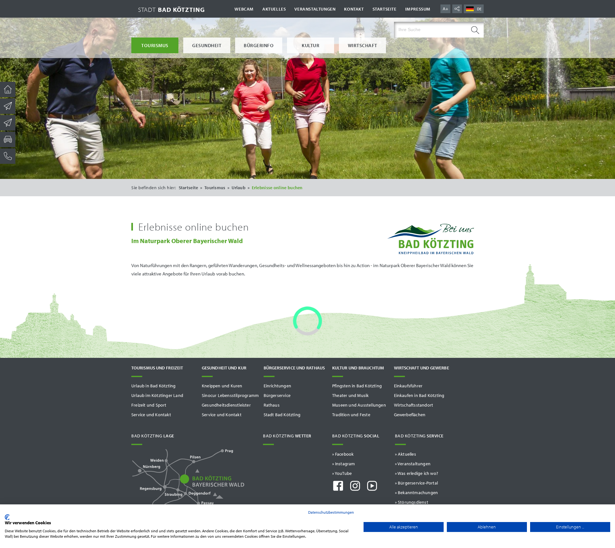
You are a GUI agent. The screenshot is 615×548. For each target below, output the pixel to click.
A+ (445, 9)
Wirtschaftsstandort (413, 405)
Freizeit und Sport (149, 405)
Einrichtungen (277, 386)
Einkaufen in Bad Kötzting (419, 395)
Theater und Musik (350, 395)
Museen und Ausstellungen (359, 405)
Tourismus (154, 45)
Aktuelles (274, 9)
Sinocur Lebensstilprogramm (230, 395)
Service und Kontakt (151, 414)
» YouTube (342, 473)
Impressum (417, 9)
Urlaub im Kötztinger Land (157, 395)
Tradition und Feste (351, 414)
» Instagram (343, 463)
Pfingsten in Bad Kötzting (357, 386)
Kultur (310, 45)
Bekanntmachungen (418, 492)
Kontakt (354, 9)
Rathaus (272, 405)
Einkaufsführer (408, 386)
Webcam (244, 9)
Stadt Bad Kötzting (282, 414)
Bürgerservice (277, 395)
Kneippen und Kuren (222, 386)
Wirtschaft (362, 45)
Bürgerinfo (259, 45)
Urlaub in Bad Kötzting (153, 386)
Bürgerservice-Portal (418, 483)
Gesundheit (206, 45)
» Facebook (343, 454)
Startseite (385, 9)
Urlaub (238, 187)
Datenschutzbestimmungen (331, 512)
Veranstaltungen (314, 9)
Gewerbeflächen (410, 414)
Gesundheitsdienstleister (226, 405)
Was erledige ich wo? (418, 473)
